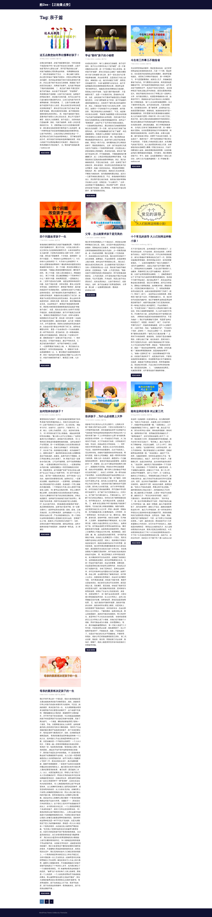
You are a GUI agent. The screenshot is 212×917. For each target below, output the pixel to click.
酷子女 (59, 59)
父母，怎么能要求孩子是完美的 (103, 234)
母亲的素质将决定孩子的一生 (57, 691)
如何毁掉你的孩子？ (52, 411)
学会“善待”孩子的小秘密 (99, 55)
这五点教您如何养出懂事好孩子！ (60, 55)
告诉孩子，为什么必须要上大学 (103, 416)
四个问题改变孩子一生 (53, 236)
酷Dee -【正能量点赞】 (56, 5)
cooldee (52, 59)
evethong (143, 244)
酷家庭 (103, 237)
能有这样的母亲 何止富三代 (147, 411)
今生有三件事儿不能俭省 (145, 60)
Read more (45, 153)
